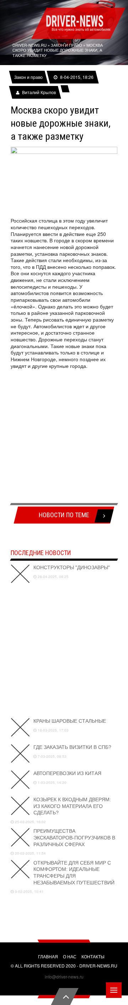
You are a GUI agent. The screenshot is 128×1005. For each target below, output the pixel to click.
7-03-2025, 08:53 (51, 756)
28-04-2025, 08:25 (53, 576)
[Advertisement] (64, 436)
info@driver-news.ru (64, 977)
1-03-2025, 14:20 (51, 782)
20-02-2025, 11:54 (30, 853)
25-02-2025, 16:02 (30, 821)
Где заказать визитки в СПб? (72, 747)
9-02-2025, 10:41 (29, 891)
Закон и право (28, 77)
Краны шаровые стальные (69, 721)
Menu (114, 990)
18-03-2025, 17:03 (53, 730)
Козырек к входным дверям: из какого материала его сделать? (72, 806)
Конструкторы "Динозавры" (71, 567)
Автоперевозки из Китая (67, 773)
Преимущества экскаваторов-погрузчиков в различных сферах (74, 837)
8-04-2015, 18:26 (76, 77)
